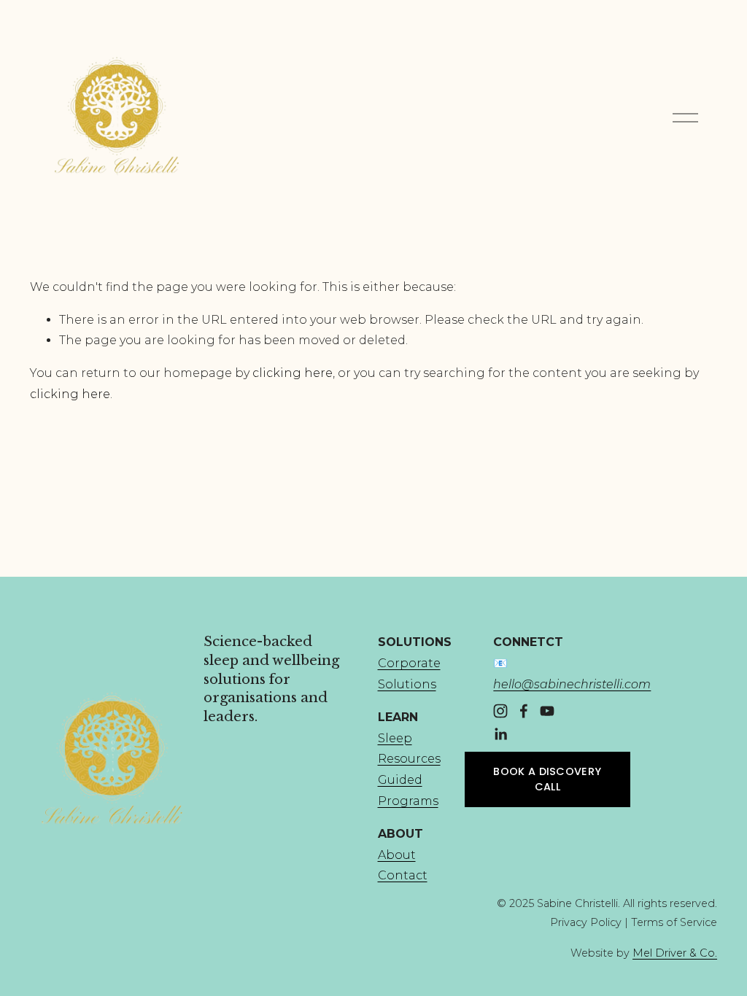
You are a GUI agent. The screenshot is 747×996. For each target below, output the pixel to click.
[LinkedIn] (500, 734)
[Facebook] (523, 711)
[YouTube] (547, 711)
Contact (402, 875)
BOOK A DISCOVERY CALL (547, 779)
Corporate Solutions (409, 673)
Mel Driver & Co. (674, 953)
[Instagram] (500, 711)
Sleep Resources (409, 748)
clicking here (292, 373)
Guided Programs (408, 790)
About (397, 855)
